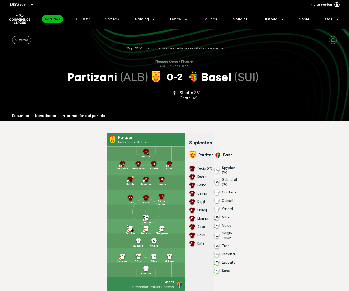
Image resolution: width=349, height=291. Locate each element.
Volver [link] (23, 39)
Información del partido (83, 116)
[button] (145, 19)
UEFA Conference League (19, 19)
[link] (52, 19)
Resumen (20, 116)
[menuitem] (54, 19)
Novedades (45, 116)
